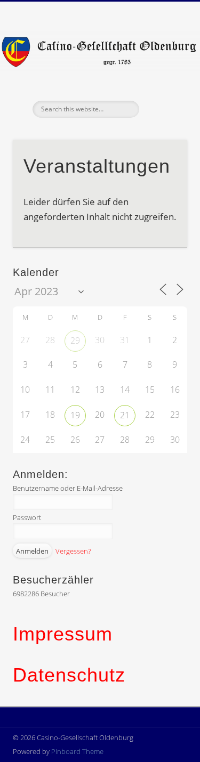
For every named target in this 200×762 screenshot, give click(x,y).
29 (75, 340)
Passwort (27, 517)
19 (75, 415)
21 (125, 415)
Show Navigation (161, 95)
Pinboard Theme (77, 751)
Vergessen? (73, 551)
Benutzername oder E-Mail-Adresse (68, 488)
